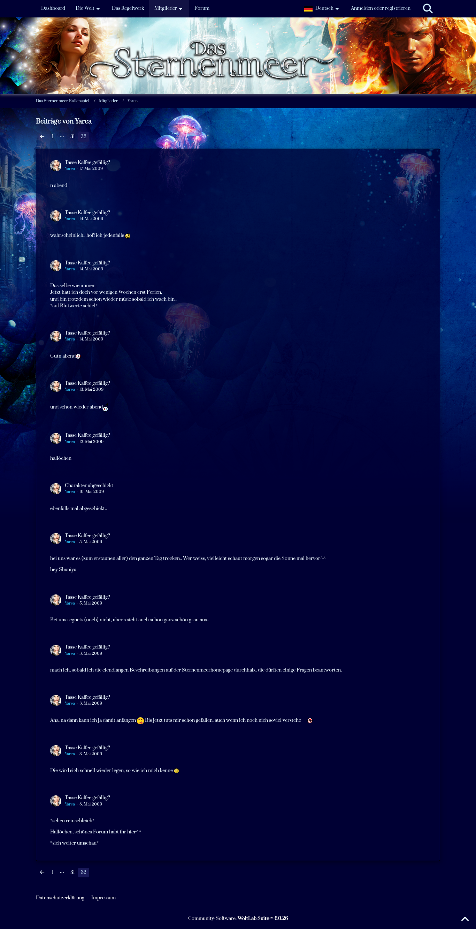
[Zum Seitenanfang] (465, 919)
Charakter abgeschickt (89, 485)
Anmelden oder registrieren (380, 8)
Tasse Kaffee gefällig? (87, 162)
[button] (322, 8)
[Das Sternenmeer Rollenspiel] (238, 35)
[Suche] (428, 8)
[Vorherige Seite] (42, 137)
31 (72, 137)
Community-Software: (238, 918)
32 (83, 137)
